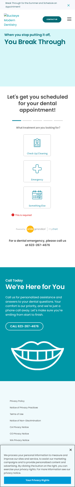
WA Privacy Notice (19, 440)
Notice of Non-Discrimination (25, 420)
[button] (69, 19)
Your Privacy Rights (37, 480)
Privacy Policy (17, 401)
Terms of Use (16, 414)
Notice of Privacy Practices (24, 407)
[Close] (71, 450)
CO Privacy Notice (19, 433)
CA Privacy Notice (19, 427)
